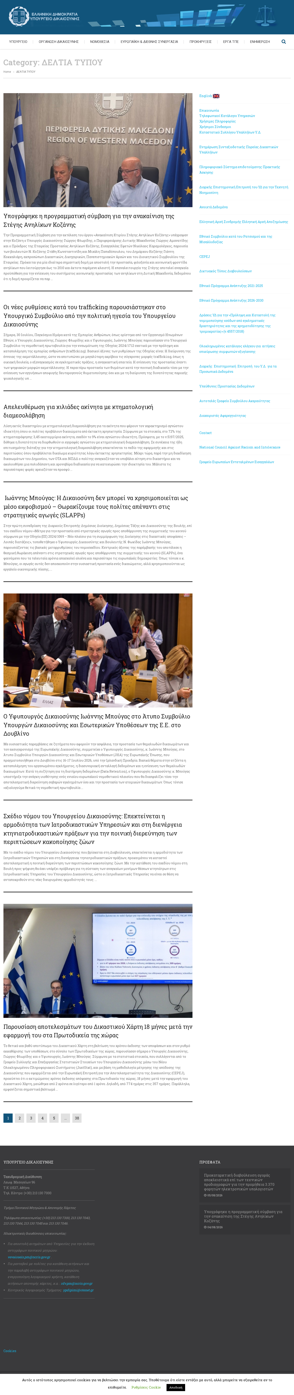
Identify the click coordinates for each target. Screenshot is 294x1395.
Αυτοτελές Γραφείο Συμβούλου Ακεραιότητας (234, 401)
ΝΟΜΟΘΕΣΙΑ (99, 42)
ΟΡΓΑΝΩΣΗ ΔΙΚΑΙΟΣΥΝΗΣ (59, 42)
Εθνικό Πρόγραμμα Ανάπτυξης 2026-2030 (231, 300)
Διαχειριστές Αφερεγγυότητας (222, 415)
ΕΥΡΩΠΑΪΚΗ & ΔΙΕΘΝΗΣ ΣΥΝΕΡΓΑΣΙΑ (149, 42)
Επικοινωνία (209, 110)
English (205, 96)
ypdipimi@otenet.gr (78, 1290)
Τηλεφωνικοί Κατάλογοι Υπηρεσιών (227, 116)
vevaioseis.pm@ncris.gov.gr (29, 1257)
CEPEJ (204, 256)
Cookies (9, 1351)
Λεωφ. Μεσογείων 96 (19, 1182)
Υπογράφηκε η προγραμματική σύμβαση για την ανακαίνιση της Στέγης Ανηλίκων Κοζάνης (243, 1216)
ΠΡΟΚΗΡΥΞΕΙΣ (200, 42)
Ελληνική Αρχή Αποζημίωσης (265, 222)
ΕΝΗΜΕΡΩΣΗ (260, 42)
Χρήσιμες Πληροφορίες (217, 121)
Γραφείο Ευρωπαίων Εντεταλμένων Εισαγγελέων (236, 462)
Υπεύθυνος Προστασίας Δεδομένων (226, 386)
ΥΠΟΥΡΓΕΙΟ (18, 42)
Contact (205, 433)
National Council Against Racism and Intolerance (239, 447)
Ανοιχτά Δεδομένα (213, 207)
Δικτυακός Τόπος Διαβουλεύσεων (225, 271)
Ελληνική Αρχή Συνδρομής (220, 222)
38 (77, 1118)
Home (7, 71)
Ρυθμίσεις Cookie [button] (146, 1387)
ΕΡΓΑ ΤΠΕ (231, 42)
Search (284, 41)
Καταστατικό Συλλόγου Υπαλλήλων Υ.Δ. (230, 132)
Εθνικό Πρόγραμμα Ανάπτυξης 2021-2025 (231, 286)
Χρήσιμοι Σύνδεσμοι (215, 127)
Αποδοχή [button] (175, 1387)
